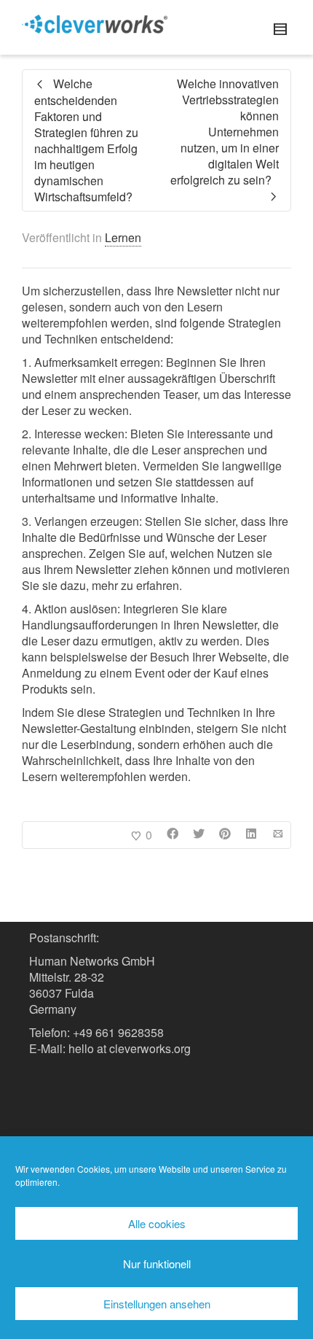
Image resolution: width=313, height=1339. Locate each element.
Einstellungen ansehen (156, 1303)
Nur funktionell (157, 1263)
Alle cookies (157, 1223)
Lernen (123, 237)
